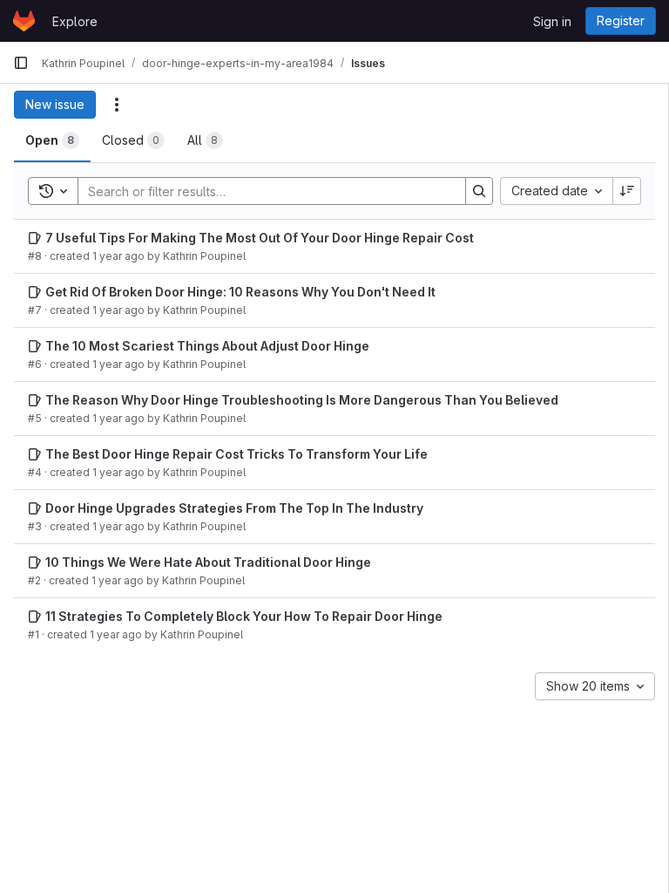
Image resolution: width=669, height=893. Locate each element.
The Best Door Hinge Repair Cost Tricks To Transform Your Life (236, 453)
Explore (75, 21)
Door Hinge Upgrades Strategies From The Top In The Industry (234, 508)
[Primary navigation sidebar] (21, 63)
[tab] (52, 140)
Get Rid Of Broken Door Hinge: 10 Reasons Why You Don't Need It (240, 291)
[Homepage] (24, 21)
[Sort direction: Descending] (627, 191)
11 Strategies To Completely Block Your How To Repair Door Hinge (244, 616)
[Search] (479, 191)
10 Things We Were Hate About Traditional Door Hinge (208, 562)
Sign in (552, 21)
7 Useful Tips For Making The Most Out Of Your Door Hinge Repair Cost (259, 237)
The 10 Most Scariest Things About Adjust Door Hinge (207, 345)
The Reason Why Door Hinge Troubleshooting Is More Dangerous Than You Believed (301, 399)
